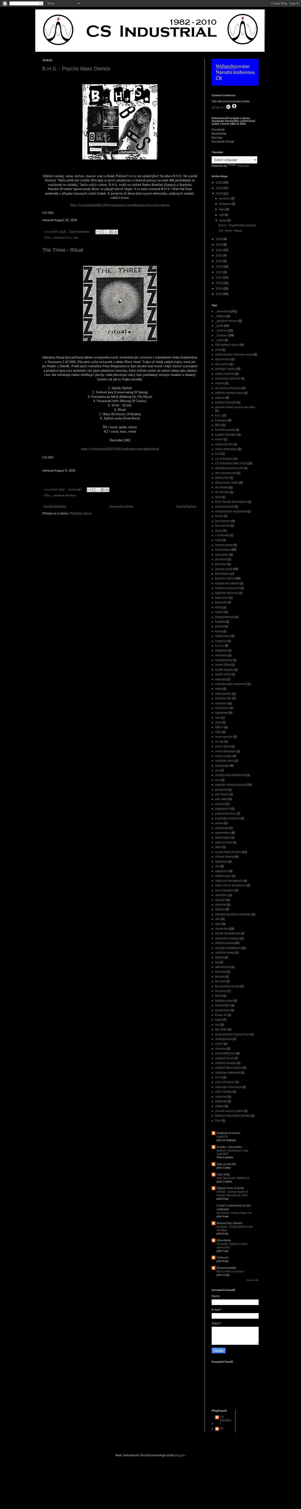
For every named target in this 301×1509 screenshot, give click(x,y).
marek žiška (222, 664)
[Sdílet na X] (106, 232)
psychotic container (227, 818)
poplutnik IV (222, 808)
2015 (219, 283)
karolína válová (225, 578)
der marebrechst (225, 473)
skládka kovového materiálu (233, 914)
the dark (220, 981)
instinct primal (224, 545)
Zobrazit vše (252, 1280)
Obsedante (224, 1240)
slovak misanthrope (227, 933)
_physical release (226, 321)
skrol (218, 924)
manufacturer (223, 660)
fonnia (219, 516)
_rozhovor (221, 335)
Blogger (180, 1455)
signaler (220, 900)
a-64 (218, 349)
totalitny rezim (224, 1000)
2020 (219, 255)
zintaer (219, 1106)
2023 (219, 239)
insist (218, 540)
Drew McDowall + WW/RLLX (233, 1178)
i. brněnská (222, 535)
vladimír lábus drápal (228, 1067)
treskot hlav (222, 1010)
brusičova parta (225, 429)
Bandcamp (219, 133)
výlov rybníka (223, 1091)
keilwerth (221, 602)
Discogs (217, 137)
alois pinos (222, 364)
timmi (218, 995)
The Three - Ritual (62, 250)
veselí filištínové (225, 1053)
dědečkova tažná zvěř (229, 468)
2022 (219, 244)
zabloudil (221, 1101)
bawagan (221, 420)
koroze (219, 626)
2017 (219, 272)
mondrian (221, 703)
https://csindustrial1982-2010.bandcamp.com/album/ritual (120, 449)
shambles (221, 895)
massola (220, 679)
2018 (219, 266)
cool (218, 453)
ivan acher (222, 554)
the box (220, 976)
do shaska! (222, 492)
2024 (219, 193)
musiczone (222, 708)
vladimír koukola (225, 1063)
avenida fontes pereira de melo (235, 407)
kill (221, 1428)
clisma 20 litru (224, 444)
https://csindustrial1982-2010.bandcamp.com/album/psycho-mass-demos (120, 205)
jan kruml (221, 559)
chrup (218, 530)
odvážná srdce (224, 760)
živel (218, 1120)
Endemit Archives (229, 1133)
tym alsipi (221, 1029)
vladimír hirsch (224, 1058)
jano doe (220, 564)
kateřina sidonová (226, 593)
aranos (219, 383)
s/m (217, 866)
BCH (218, 425)
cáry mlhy (223, 1174)
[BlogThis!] (102, 232)
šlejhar (219, 957)
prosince (225, 198)
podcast (220, 804)
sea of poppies (224, 890)
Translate (243, 165)
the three (71, 495)
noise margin (223, 756)
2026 (219, 182)
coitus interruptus (226, 449)
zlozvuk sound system (229, 1111)
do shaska (221, 487)
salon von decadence (229, 880)
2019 (219, 261)
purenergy (221, 828)
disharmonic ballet (227, 482)
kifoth (218, 607)
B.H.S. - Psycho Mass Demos (76, 69)
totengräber (222, 1005)
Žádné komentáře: (80, 231)
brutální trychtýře (225, 434)
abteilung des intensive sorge (234, 354)
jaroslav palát (223, 569)
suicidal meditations (228, 948)
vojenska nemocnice (228, 1087)
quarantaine (223, 832)
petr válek (221, 799)
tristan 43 (221, 1015)
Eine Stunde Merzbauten (231, 501)
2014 (219, 288)
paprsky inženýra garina (230, 784)
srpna (223, 220)
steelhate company (227, 938)
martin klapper (224, 669)
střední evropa (224, 943)
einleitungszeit (224, 506)
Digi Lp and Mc (226, 1164)
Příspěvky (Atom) (80, 513)
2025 (219, 188)
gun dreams (222, 521)
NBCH (219, 727)
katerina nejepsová (227, 588)
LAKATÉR (222, 1136)
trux (217, 1024)
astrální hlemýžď (225, 402)
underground (223, 1039)
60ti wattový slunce (227, 344)
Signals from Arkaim (230, 1188)
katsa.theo (221, 597)
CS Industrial (225, 1420)
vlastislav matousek (227, 1072)
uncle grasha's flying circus (232, 1034)
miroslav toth (223, 698)
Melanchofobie (226, 1268)
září (222, 215)
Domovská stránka (121, 506)
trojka (218, 1019)
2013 (219, 294)
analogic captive (225, 368)
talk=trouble (222, 967)
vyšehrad (221, 1096)
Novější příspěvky (55, 506)
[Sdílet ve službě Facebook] (111, 232)
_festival (220, 316)
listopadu (225, 204)
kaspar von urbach (227, 583)
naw (218, 717)
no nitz (219, 741)
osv (217, 770)
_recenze (221, 330)
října (222, 209)
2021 (219, 250)
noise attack (222, 746)
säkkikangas (223, 876)
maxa (218, 688)
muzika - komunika (229, 1147)
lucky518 (221, 641)
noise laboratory (225, 751)
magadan (221, 650)
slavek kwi (221, 928)
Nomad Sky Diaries (229, 1223)
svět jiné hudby (224, 952)
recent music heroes (228, 852)
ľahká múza (222, 636)
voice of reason (225, 1082)
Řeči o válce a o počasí (230, 1271)
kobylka (220, 621)
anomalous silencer (227, 378)
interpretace (222, 549)
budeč (219, 439)
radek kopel (222, 837)
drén (218, 497)
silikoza (220, 909)
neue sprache (224, 736)
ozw (217, 780)
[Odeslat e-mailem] (97, 232)
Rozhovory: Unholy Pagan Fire (234, 1212)
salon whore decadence (230, 885)
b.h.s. (69, 237)
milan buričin (223, 693)
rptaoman (221, 861)
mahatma (221, 655)
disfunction (222, 477)
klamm (219, 612)
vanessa (220, 1048)
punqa (219, 823)
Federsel (222, 1257)
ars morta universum (228, 388)
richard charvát (224, 856)
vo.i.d (218, 1077)
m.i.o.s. (219, 645)
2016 (219, 277)
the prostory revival (227, 986)
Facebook (218, 129)
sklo (76, 237)
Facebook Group (223, 141)
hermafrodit (222, 525)
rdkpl (218, 847)
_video (219, 340)
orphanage (222, 765)
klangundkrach (224, 617)
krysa (218, 631)
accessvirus (222, 359)
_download (58, 237)
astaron (220, 397)
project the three (225, 813)
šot (217, 962)
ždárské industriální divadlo (232, 1115)
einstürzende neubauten (230, 511)
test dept (220, 971)
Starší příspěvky (186, 506)
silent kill (220, 904)
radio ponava (223, 842)
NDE (218, 732)
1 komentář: (75, 489)
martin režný (223, 674)
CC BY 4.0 (218, 107)
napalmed (221, 712)
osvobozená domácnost (230, 775)
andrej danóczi (224, 373)
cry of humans (224, 458)
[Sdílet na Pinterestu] (115, 232)
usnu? (219, 1043)
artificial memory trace (229, 392)
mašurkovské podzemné (230, 684)
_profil (219, 325)
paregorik (221, 789)
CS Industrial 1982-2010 (230, 463)
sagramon (221, 871)
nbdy (218, 722)
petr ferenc (222, 794)
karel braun (222, 573)
